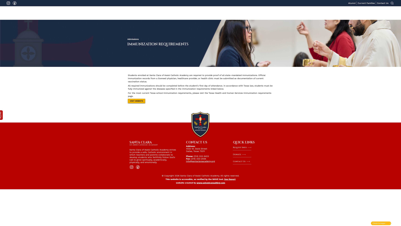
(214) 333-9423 (202, 156)
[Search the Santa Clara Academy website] (392, 3)
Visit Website (136, 101)
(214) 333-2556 (198, 158)
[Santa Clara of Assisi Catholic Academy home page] (200, 124)
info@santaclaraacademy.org (200, 161)
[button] (224, 13)
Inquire (296, 13)
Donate (309, 13)
